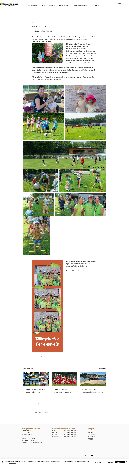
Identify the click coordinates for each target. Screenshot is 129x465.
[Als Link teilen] (46, 357)
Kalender (90, 438)
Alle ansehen (102, 368)
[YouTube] (92, 455)
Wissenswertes (91, 11)
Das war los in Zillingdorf (31, 11)
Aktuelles (39, 11)
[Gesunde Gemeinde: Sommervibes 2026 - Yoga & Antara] (93, 379)
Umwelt (85, 11)
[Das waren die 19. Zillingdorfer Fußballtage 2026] (64, 379)
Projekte (74, 11)
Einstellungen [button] (98, 462)
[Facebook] (89, 455)
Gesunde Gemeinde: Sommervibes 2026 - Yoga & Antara (92, 391)
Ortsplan (90, 440)
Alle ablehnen (109, 462)
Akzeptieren (120, 462)
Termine (79, 11)
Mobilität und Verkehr (67, 11)
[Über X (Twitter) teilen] (37, 357)
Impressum (91, 436)
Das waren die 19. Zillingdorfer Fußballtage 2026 (63, 391)
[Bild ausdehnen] (43, 99)
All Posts (24, 11)
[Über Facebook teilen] (33, 357)
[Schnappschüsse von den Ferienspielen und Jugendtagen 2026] (36, 379)
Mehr (96, 11)
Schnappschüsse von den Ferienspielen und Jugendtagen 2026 (35, 391)
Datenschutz (92, 435)
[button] (103, 11)
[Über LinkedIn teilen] (41, 357)
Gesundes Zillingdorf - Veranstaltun (58, 11)
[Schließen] (127, 462)
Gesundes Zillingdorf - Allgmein (46, 11)
